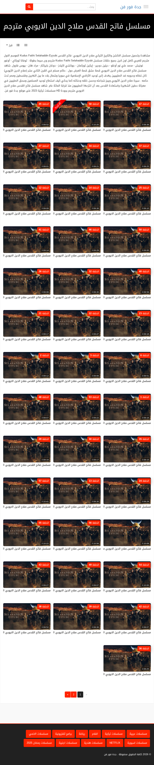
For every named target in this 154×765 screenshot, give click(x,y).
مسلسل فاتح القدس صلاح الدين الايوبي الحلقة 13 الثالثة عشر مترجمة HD (59, 506)
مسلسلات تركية (114, 733)
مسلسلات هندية (93, 742)
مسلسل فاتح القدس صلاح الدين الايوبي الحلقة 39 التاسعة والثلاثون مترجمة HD (55, 632)
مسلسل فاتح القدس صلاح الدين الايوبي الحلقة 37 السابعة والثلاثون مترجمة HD (105, 171)
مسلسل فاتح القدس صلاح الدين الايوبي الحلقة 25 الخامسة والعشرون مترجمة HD (105, 213)
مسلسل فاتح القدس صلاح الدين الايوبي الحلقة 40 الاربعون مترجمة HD (111, 297)
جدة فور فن (130, 7)
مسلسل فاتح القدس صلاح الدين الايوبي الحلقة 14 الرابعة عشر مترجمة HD (59, 213)
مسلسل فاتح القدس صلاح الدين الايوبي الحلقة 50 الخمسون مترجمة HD (110, 255)
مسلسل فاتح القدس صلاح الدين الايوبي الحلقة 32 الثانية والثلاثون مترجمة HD (56, 297)
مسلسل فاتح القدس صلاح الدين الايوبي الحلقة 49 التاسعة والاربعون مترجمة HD (55, 590)
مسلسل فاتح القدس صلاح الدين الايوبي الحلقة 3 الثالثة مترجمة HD (62, 381)
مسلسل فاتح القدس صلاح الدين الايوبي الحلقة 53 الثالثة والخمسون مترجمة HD (55, 422)
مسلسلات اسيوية (137, 742)
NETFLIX (114, 742)
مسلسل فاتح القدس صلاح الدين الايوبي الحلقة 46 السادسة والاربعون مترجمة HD (54, 255)
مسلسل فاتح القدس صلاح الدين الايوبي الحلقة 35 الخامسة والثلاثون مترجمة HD (105, 464)
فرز (10, 45)
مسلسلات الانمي (38, 733)
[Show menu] (146, 6)
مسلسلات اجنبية (68, 742)
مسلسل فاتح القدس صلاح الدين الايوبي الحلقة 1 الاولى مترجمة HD (112, 422)
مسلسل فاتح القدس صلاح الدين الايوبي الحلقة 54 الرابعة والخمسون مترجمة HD (105, 590)
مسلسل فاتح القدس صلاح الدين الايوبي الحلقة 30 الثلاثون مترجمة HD (61, 464)
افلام (95, 733)
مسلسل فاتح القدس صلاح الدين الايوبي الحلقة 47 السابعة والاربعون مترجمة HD (105, 129)
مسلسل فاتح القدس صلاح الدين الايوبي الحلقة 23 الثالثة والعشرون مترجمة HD (106, 339)
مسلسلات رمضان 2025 (39, 742)
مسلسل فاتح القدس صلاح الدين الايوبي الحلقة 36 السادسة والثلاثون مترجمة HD (105, 674)
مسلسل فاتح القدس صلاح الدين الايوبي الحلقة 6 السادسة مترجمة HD (111, 381)
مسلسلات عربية (138, 733)
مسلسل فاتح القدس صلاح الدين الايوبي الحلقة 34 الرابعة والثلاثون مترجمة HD (56, 171)
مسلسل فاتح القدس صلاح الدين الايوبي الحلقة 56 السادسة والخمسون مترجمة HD (54, 548)
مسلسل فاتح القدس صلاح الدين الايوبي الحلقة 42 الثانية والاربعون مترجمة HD (106, 632)
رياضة (82, 733)
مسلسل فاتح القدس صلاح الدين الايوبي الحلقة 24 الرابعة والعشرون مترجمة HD (105, 506)
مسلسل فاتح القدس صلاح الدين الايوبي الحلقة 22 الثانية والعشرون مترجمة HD (56, 339)
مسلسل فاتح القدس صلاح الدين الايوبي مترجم (124, 548)
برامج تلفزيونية (63, 733)
